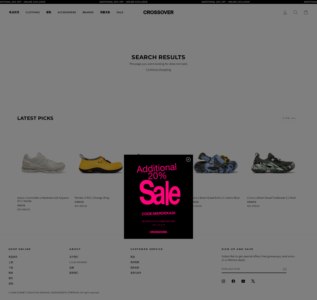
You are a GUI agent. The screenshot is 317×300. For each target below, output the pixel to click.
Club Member (78, 262)
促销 (11, 283)
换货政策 (134, 262)
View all (289, 118)
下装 (11, 267)
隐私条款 (134, 267)
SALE (120, 12)
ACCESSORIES (67, 12)
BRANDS (88, 12)
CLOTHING (33, 12)
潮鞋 (48, 12)
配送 (132, 257)
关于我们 (73, 257)
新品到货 (14, 12)
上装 (11, 262)
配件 (11, 278)
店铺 (71, 267)
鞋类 (11, 272)
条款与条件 (135, 272)
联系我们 (73, 272)
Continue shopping (158, 69)
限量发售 (105, 12)
